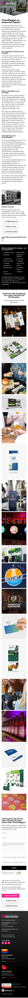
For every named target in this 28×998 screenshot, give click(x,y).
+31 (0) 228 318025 (11, 961)
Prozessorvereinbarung (8, 936)
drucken (16, 101)
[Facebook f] (3, 943)
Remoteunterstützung (7, 993)
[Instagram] (9, 943)
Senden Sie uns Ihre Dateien (19, 986)
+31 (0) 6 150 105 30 (7, 926)
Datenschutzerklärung (8, 935)
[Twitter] (6, 943)
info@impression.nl (10, 920)
